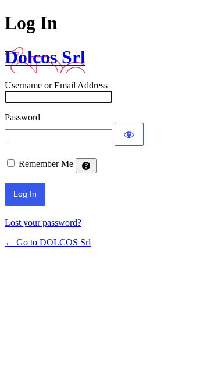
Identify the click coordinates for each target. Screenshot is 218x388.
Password (22, 117)
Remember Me (46, 164)
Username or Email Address (56, 85)
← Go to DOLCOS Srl (48, 242)
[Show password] (129, 134)
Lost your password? (43, 222)
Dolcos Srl (45, 57)
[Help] (86, 165)
